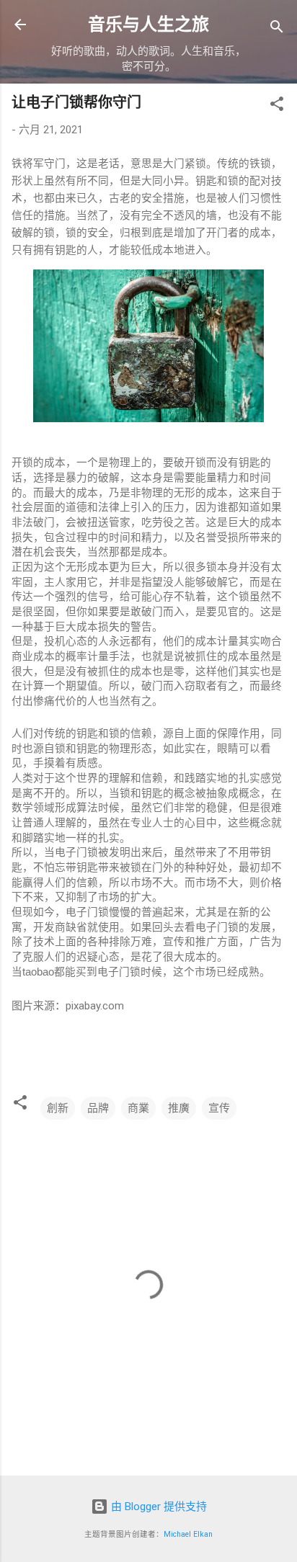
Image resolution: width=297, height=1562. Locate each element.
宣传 (219, 1108)
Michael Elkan (188, 1534)
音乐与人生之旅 (148, 24)
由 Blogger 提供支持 (157, 1506)
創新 (57, 1108)
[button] (276, 106)
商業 (138, 1108)
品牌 (98, 1108)
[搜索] (276, 29)
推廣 (179, 1108)
